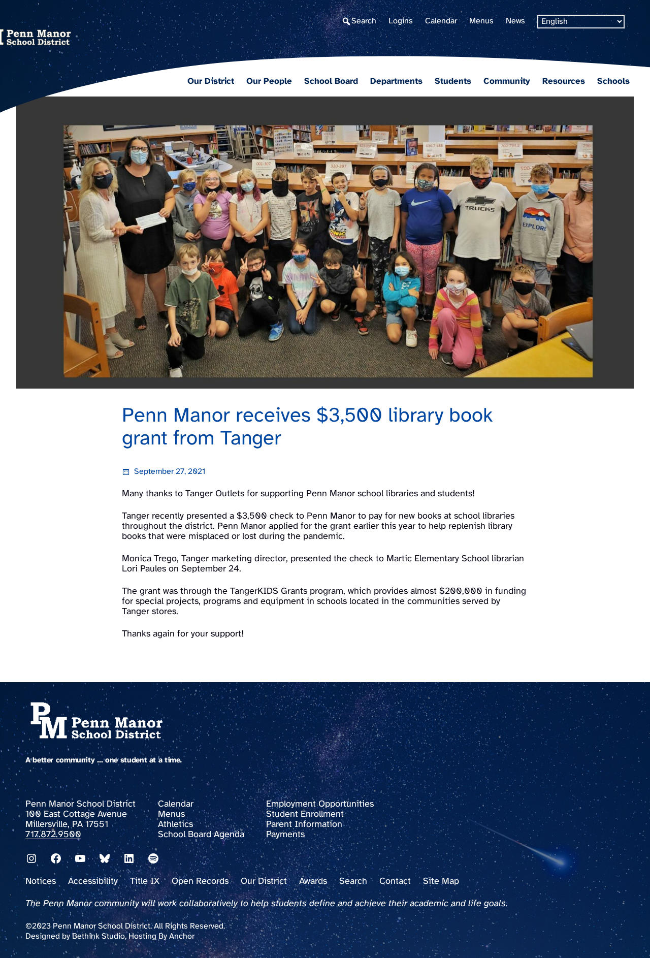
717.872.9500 (53, 835)
